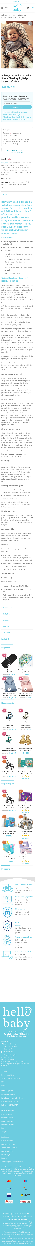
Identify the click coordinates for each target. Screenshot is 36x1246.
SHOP (3, 1082)
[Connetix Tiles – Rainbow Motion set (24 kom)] (9, 822)
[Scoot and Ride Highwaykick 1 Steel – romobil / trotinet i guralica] (9, 716)
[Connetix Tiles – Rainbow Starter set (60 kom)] (25, 796)
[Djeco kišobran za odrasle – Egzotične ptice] (25, 660)
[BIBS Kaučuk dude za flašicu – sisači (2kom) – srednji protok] (25, 739)
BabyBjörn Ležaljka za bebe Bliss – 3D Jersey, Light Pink (25, 695)
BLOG (3, 1085)
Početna (4, 15)
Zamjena (4, 1132)
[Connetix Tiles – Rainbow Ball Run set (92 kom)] (25, 762)
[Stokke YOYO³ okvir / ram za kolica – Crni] (9, 762)
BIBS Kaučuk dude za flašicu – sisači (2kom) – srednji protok (25, 750)
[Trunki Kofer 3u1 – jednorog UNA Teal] (9, 847)
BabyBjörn (21, 15)
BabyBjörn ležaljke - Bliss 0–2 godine (13, 17)
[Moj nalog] (28, 8)
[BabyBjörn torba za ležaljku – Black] (9, 660)
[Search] (26, 2)
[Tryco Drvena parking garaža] (25, 822)
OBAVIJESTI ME (17, 107)
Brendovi (12, 15)
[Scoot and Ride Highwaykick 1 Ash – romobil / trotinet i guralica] (25, 716)
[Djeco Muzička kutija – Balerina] (25, 847)
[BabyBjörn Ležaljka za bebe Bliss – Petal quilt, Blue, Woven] (9, 684)
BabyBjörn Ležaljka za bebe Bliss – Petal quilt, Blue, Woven (9, 695)
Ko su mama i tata (7, 1075)
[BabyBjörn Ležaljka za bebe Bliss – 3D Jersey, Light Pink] (25, 684)
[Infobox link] (17, 888)
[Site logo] (17, 8)
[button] (3, 46)
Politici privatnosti (23, 120)
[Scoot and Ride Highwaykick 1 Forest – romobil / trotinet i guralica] (9, 739)
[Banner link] (17, 1018)
